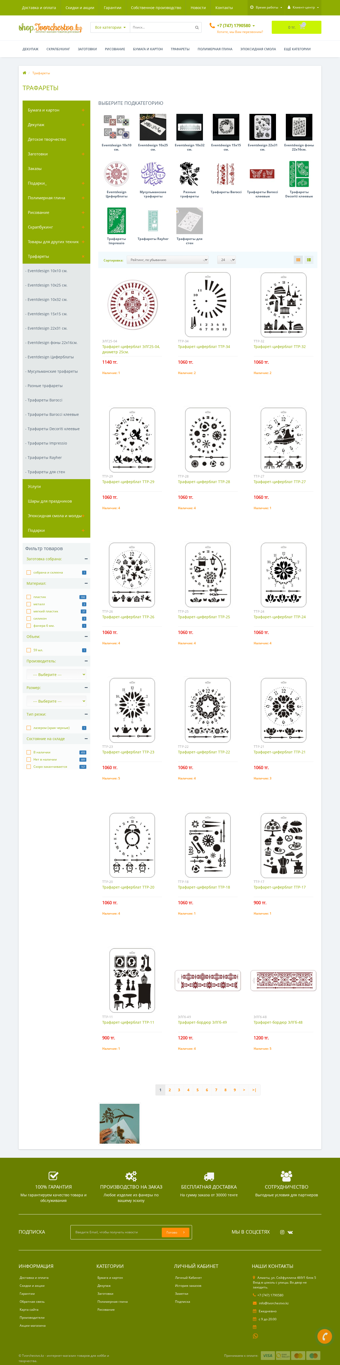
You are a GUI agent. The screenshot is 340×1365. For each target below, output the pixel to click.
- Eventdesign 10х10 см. (46, 270)
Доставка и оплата (39, 7)
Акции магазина (33, 1325)
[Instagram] (281, 1230)
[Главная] (24, 73)
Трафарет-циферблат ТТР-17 (280, 887)
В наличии (41, 752)
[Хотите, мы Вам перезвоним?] (325, 1336)
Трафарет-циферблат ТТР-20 (128, 887)
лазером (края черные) (51, 727)
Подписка (182, 1301)
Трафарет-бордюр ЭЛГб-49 (202, 1022)
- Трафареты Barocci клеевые (52, 414)
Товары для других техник (53, 241)
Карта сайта (29, 1309)
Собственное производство (156, 7)
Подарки (36, 530)
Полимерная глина (215, 49)
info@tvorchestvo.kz (273, 1303)
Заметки (181, 1293)
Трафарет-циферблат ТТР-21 (280, 751)
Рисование (115, 49)
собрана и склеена (48, 572)
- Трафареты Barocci (43, 400)
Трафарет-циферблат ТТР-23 (128, 751)
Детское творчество (47, 139)
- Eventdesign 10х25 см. (46, 285)
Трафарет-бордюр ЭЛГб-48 (278, 1022)
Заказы (35, 168)
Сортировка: (113, 260)
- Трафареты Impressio (46, 443)
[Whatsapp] (255, 1335)
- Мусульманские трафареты (51, 371)
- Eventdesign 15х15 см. (46, 313)
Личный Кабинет (188, 1277)
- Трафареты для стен (45, 471)
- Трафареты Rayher (43, 457)
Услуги (34, 486)
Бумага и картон (148, 49)
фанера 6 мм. (43, 625)
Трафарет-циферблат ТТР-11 (128, 1022)
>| (254, 1089)
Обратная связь (32, 1301)
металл (39, 604)
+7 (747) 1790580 (270, 1295)
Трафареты (180, 49)
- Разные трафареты (44, 385)
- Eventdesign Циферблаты (49, 356)
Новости (198, 7)
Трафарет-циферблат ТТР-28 (204, 481)
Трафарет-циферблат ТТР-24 (280, 616)
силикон (40, 618)
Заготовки (87, 49)
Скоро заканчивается (50, 766)
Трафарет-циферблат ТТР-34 (204, 346)
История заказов (188, 1285)
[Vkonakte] (289, 1230)
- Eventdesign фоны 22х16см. (51, 342)
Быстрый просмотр (132, 302)
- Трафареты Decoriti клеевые (52, 428)
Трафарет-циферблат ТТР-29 (128, 481)
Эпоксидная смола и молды (55, 515)
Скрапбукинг (58, 49)
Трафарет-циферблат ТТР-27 (280, 481)
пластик (39, 597)
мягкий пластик (45, 611)
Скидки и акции (80, 7)
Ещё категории (297, 49)
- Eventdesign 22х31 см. (46, 328)
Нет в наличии (45, 759)
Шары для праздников (50, 501)
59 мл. (38, 650)
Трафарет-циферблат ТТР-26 (128, 616)
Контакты (224, 7)
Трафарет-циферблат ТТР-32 (280, 346)
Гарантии (112, 7)
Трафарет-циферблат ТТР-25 (204, 616)
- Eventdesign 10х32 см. (46, 299)
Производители (32, 1317)
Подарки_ (37, 183)
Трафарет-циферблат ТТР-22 (204, 751)
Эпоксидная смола (258, 49)
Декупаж (31, 49)
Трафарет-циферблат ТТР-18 (204, 887)
